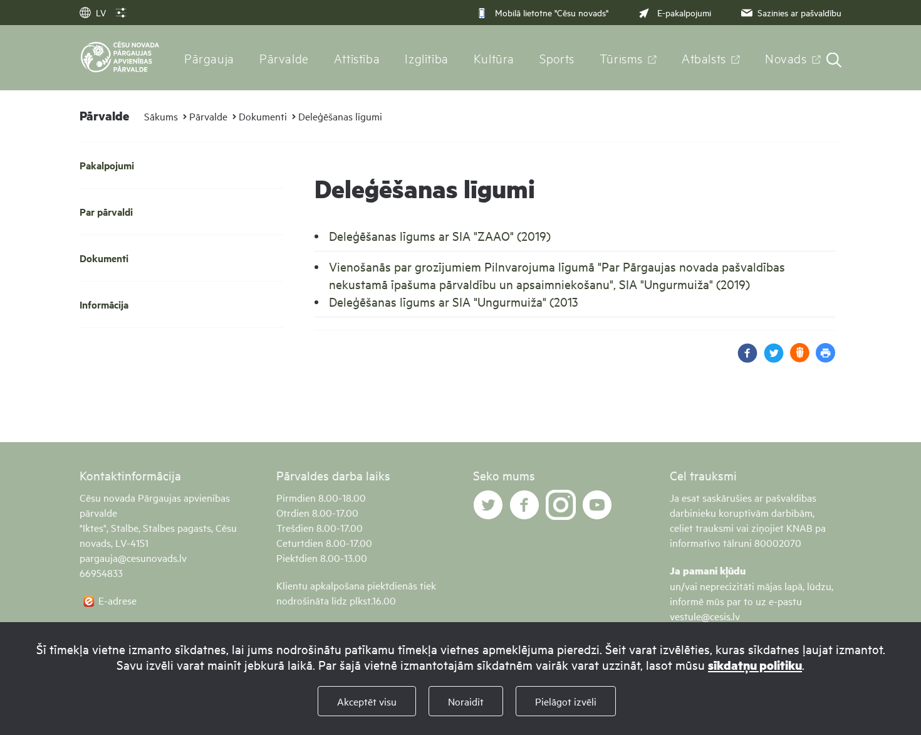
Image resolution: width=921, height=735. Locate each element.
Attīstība (357, 58)
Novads (786, 58)
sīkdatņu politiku (755, 665)
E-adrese (117, 600)
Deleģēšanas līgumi (340, 116)
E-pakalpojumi (684, 12)
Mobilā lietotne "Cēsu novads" (551, 12)
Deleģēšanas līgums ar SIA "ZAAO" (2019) (440, 235)
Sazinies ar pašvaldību (799, 12)
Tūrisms (621, 58)
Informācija (104, 304)
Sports (557, 58)
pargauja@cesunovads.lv (133, 557)
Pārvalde (284, 58)
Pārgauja (209, 58)
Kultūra (494, 58)
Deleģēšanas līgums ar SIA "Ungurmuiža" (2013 (453, 301)
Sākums (161, 116)
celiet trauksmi (702, 527)
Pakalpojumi (107, 165)
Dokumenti (263, 116)
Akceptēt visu (367, 701)
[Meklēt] (833, 61)
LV (101, 12)
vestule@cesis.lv (705, 616)
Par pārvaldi (106, 211)
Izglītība (427, 58)
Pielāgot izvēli (565, 701)
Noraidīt (466, 701)
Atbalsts (704, 58)
